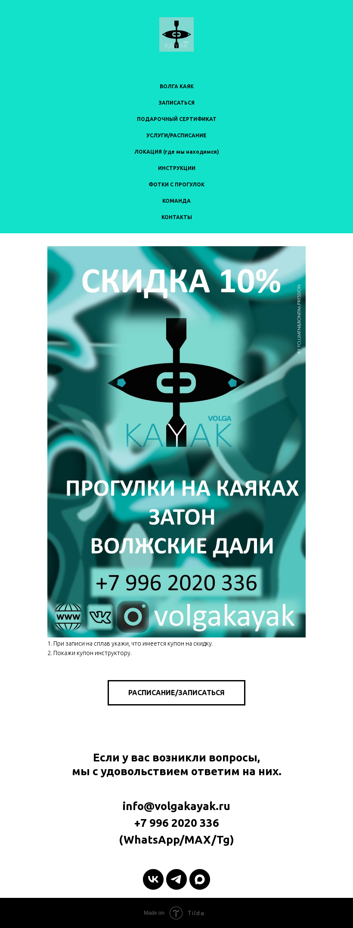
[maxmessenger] (199, 879)
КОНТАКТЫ (176, 217)
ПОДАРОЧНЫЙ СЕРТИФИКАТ (177, 119)
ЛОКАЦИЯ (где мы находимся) (176, 152)
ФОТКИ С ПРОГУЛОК (176, 184)
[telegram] (176, 879)
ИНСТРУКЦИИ (176, 168)
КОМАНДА (176, 201)
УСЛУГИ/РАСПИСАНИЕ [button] (176, 135)
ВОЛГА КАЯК (177, 86)
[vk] (153, 879)
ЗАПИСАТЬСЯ (176, 102)
